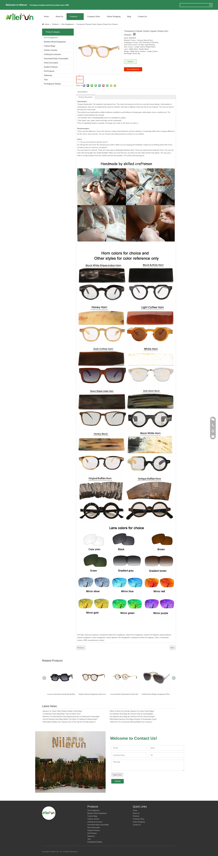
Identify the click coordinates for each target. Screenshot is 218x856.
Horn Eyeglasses (51, 38)
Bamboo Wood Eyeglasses (55, 42)
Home (135, 810)
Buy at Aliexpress (133, 69)
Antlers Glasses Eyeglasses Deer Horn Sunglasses (93, 694)
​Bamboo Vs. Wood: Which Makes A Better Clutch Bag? (62, 711)
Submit (117, 781)
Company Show (138, 819)
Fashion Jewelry (50, 50)
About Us (136, 813)
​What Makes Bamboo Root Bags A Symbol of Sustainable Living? (133, 719)
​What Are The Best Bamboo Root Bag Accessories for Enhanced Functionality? (71, 716)
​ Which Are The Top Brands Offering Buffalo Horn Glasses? (131, 722)
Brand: (80, 92)
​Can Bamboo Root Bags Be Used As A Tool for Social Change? (132, 716)
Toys (46, 80)
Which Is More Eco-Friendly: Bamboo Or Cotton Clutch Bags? (132, 711)
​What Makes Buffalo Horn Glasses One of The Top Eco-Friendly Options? (69, 722)
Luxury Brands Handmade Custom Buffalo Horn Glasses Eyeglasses (125, 694)
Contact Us (137, 825)
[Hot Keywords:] (210, 5)
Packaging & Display (52, 84)
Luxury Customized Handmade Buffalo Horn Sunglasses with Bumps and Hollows (61, 694)
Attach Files (117, 775)
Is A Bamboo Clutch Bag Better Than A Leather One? (62, 714)
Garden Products (51, 67)
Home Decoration (51, 63)
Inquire (130, 61)
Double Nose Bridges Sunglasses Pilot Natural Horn (156, 694)
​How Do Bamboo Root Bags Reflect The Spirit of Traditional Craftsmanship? (70, 719)
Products (136, 816)
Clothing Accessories (52, 54)
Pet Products (49, 71)
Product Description (85, 97)
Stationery (48, 75)
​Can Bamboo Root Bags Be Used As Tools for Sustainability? (131, 714)
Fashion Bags (49, 46)
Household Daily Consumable (56, 59)
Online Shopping (139, 822)
